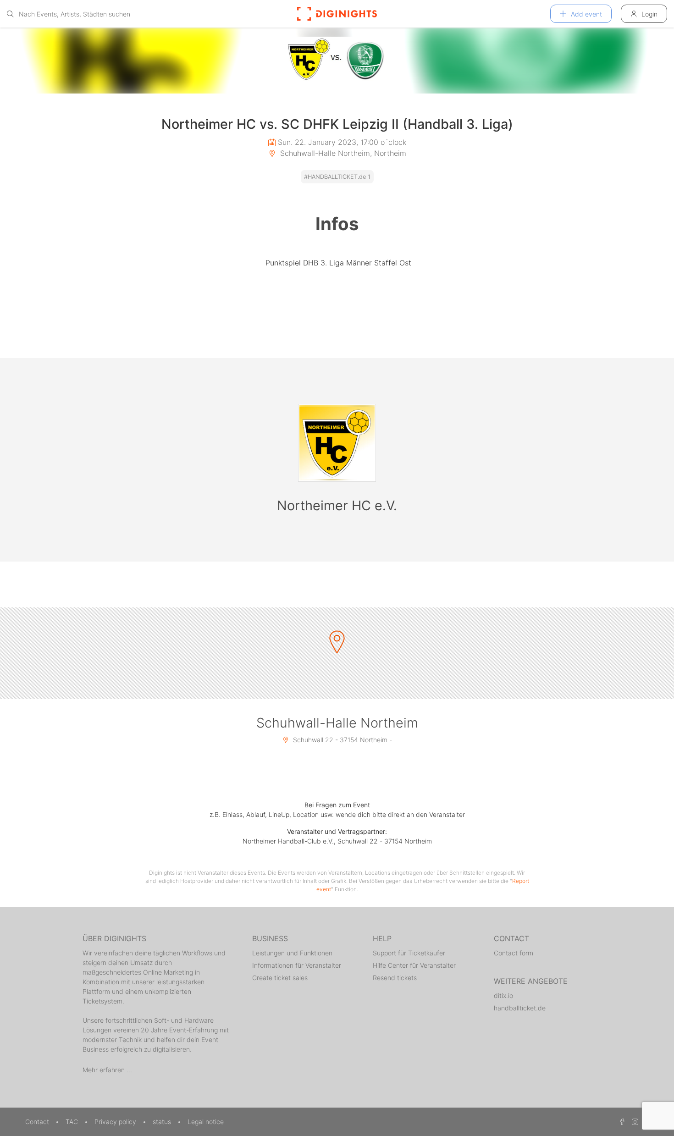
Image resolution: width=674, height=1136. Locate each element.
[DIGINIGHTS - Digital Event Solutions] (337, 14)
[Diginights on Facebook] (620, 1121)
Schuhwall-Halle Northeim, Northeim (342, 153)
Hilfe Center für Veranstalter (414, 965)
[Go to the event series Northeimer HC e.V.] (337, 442)
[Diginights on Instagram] (633, 1121)
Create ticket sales (280, 978)
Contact (38, 1121)
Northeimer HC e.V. (337, 505)
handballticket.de (520, 1008)
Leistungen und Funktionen (292, 953)
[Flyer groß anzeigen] (337, 60)
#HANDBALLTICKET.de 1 (337, 176)
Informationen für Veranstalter (296, 965)
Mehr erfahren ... (107, 1070)
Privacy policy (116, 1121)
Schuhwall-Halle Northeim (337, 723)
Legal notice (206, 1121)
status (163, 1121)
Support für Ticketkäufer (409, 953)
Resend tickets (395, 978)
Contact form (513, 953)
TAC (73, 1121)
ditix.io (503, 995)
